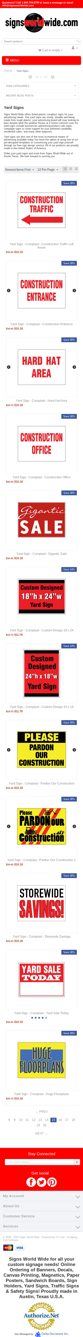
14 (46, 1120)
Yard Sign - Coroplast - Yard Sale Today (41, 1013)
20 (45, 1125)
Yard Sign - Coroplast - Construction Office (41, 477)
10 (20, 1120)
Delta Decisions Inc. (55, 1333)
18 (73, 1120)
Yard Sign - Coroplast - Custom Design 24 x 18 (42, 706)
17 (67, 1120)
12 (33, 1120)
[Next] (53, 77)
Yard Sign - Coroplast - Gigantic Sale (41, 553)
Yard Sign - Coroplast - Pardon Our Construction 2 (41, 860)
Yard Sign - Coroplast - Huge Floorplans (41, 1094)
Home (8, 70)
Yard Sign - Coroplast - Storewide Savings (41, 936)
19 (38, 1125)
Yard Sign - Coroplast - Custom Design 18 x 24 (42, 630)
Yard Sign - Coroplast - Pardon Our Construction (42, 783)
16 (60, 1120)
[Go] (77, 1162)
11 (27, 1120)
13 (40, 1120)
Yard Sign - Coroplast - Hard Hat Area (41, 400)
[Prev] (30, 77)
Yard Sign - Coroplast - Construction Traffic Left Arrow (41, 245)
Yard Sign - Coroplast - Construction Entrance (41, 324)
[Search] (78, 41)
